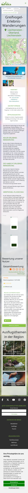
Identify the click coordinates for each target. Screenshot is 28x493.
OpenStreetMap (18, 64)
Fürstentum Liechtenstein (8, 10)
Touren (14, 429)
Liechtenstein (16, 8)
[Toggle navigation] (25, 3)
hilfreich (8, 320)
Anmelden (14, 414)
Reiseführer (9, 8)
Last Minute (14, 445)
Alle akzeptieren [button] (14, 482)
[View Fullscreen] (25, 40)
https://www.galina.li (14, 101)
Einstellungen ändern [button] (14, 488)
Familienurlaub (14, 440)
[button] (15, 52)
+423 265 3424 (15, 97)
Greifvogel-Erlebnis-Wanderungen (10, 12)
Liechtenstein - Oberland (15, 31)
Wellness (14, 442)
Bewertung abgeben (14, 325)
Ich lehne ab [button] (14, 485)
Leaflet (12, 64)
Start (3, 8)
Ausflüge (14, 426)
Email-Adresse (14, 408)
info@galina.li (14, 99)
